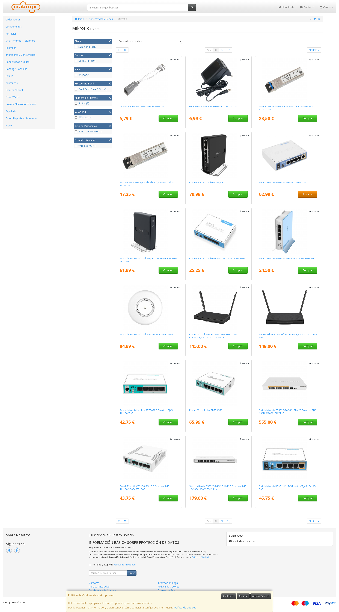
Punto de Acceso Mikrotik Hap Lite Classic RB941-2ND (217, 258)
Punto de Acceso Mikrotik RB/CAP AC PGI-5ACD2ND (147, 334)
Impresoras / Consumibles (20, 54)
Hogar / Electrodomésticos (20, 104)
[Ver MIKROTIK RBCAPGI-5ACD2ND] (149, 307)
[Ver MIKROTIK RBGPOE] (149, 79)
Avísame (308, 194)
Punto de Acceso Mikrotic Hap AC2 (207, 182)
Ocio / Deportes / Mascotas (21, 118)
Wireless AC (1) (87, 145)
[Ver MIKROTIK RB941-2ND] (218, 231)
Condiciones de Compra (102, 590)
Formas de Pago (167, 590)
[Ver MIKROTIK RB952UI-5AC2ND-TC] (149, 231)
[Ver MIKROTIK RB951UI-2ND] (288, 459)
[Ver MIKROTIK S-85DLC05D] (149, 155)
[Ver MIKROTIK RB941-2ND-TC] (288, 231)
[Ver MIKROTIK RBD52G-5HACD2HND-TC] (218, 155)
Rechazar (243, 596)
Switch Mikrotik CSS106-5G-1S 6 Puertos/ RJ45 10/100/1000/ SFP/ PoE (144, 488)
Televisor (10, 47)
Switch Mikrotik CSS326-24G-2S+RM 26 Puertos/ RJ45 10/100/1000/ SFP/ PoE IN (217, 488)
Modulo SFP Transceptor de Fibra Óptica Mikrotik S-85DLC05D (147, 184)
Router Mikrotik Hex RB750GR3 (205, 410)
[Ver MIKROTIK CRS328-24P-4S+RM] (288, 383)
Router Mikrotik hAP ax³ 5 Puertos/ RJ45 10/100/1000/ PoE (288, 336)
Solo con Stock (87, 46)
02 (222, 49)
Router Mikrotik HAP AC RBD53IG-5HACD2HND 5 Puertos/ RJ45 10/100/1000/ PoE (214, 336)
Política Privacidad (99, 586)
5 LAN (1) (83, 103)
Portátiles (10, 33)
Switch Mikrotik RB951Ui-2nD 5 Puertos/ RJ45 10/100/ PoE (287, 488)
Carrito (327, 7)
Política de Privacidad (200, 557)
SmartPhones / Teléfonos (20, 40)
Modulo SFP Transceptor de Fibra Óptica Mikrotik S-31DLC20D (286, 108)
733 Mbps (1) (85, 117)
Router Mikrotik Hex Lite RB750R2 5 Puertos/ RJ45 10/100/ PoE (146, 412)
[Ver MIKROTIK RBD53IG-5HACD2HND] (218, 307)
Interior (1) (84, 75)
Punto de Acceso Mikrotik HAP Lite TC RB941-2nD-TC (287, 258)
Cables (9, 76)
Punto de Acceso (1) (90, 131)
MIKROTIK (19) (87, 60)
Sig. (228, 49)
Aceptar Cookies (260, 596)
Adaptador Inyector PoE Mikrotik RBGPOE (142, 106)
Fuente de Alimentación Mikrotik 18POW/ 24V (213, 106)
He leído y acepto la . (114, 564)
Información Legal (167, 582)
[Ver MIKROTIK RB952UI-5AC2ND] (288, 155)
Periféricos (11, 83)
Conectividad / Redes (17, 61)
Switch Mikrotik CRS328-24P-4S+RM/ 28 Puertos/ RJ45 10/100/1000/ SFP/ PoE (288, 412)
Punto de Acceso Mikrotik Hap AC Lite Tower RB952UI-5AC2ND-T (148, 260)
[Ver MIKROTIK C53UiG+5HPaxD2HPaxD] (288, 307)
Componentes (13, 26)
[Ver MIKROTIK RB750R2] (149, 383)
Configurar (228, 596)
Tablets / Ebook (14, 90)
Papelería (10, 111)
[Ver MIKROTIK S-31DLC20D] (288, 79)
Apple (8, 125)
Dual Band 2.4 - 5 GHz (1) (92, 89)
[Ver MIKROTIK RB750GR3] (218, 383)
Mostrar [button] (313, 49)
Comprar (168, 118)
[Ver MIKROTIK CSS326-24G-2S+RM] (218, 459)
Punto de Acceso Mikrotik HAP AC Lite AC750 (283, 182)
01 (216, 49)
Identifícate (288, 7)
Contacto (308, 7)
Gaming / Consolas (16, 69)
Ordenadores (12, 19)
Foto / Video (12, 97)
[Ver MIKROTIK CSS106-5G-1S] (149, 459)
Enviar (132, 572)
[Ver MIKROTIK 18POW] (218, 79)
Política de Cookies (185, 607)
